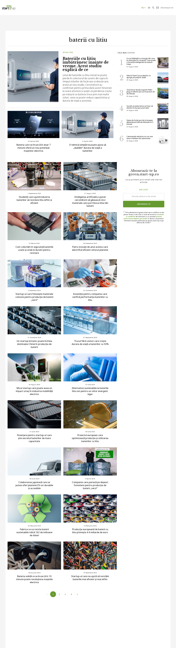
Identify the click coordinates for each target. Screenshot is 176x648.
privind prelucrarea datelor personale (143, 217)
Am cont (143, 189)
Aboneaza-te (143, 204)
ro (142, 7)
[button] (149, 7)
